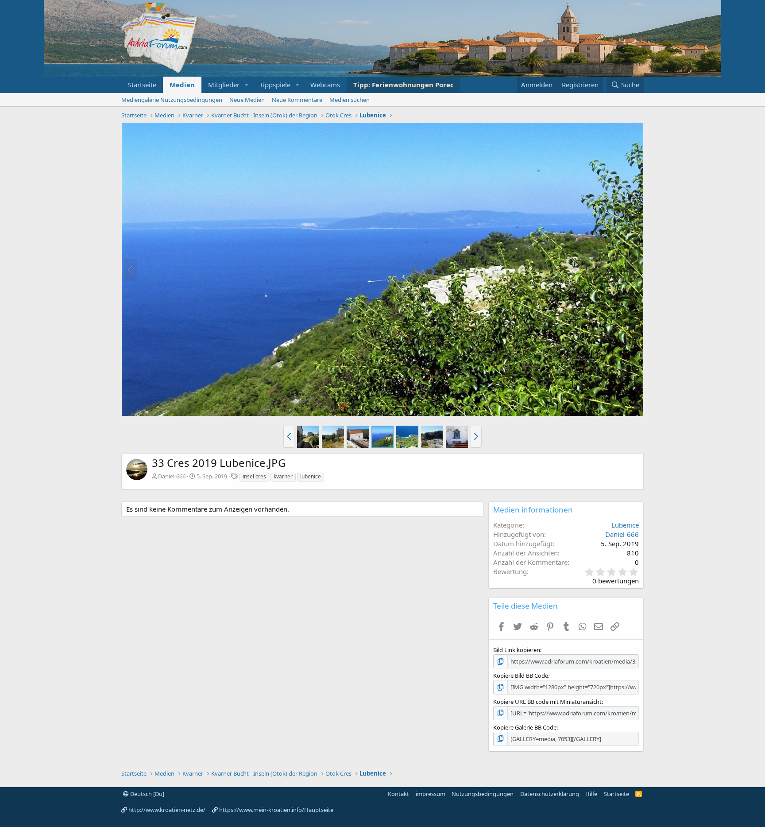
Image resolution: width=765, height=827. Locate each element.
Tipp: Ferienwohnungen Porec (403, 84)
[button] (246, 85)
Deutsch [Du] (146, 794)
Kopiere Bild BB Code (520, 675)
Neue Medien (247, 100)
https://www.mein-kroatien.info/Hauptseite (276, 810)
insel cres (254, 476)
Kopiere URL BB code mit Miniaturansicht (547, 702)
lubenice (310, 476)
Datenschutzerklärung (549, 794)
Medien (182, 84)
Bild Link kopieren (516, 650)
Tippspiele (274, 84)
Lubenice (625, 524)
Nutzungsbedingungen (483, 794)
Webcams (325, 84)
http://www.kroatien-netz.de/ (166, 810)
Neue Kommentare (297, 100)
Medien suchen (349, 100)
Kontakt (398, 794)
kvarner (283, 476)
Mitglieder (224, 84)
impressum (430, 794)
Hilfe (591, 794)
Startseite (142, 84)
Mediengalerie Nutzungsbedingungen (171, 100)
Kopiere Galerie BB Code (524, 727)
